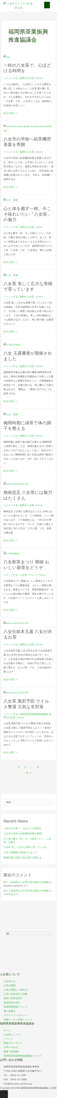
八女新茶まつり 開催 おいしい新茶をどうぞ (26, 564)
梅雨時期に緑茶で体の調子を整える (22, 857)
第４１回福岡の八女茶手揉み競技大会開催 (26, 882)
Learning (8, 894)
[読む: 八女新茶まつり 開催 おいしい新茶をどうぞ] (11, 553)
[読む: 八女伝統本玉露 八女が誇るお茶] (15, 623)
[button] (47, 5)
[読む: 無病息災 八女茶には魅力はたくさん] (16, 484)
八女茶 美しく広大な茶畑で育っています (27, 286)
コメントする (10, 78)
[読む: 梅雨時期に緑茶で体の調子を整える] (10, 414)
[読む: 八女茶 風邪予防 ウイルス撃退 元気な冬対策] (15, 692)
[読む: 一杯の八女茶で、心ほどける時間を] (6, 56)
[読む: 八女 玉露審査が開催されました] (11, 344)
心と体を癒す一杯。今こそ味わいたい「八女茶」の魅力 (27, 214)
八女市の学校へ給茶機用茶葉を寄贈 (22, 833)
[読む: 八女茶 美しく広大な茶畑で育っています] (10, 275)
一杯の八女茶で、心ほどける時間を (22, 828)
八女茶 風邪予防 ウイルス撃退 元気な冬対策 (26, 703)
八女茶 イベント (28, 575)
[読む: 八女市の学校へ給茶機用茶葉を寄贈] (28, 128)
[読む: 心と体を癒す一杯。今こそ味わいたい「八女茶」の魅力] (10, 200)
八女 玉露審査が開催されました (20, 852)
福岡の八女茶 (27, 78)
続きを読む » (10, 113)
